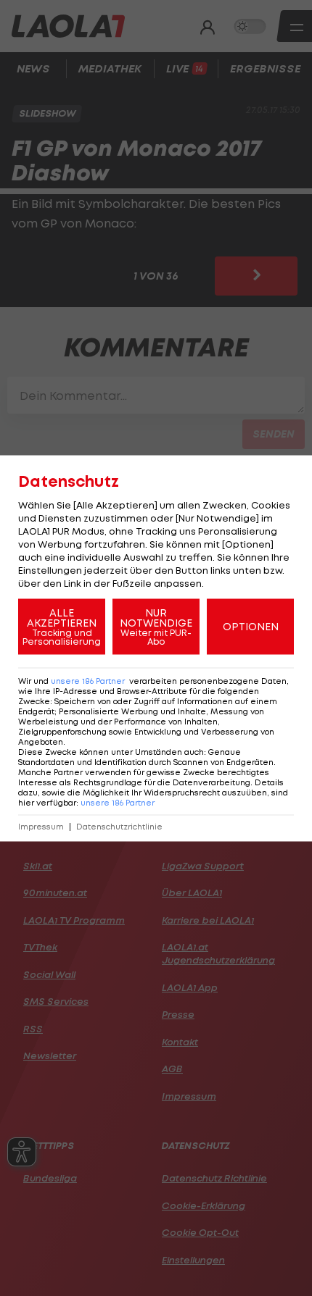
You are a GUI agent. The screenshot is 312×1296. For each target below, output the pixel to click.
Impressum (41, 826)
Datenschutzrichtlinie (119, 826)
